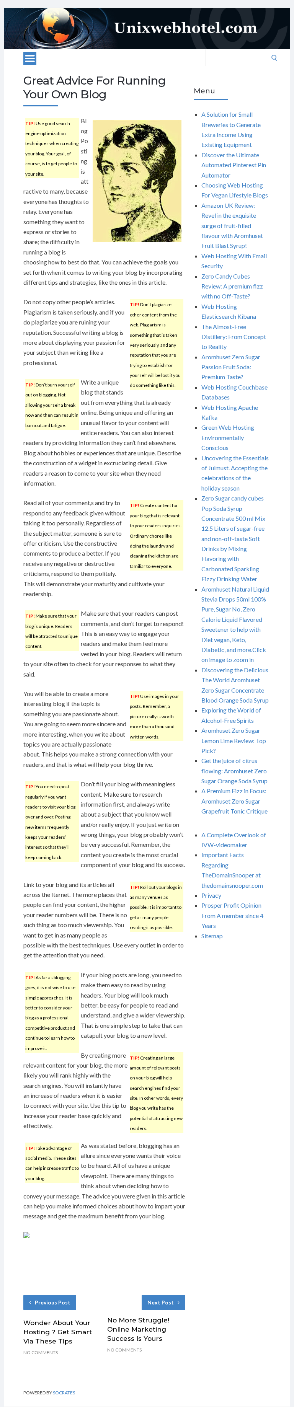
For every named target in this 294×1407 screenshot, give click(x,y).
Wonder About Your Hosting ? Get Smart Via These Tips (57, 1332)
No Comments (40, 1352)
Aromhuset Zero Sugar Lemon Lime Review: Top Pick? (233, 740)
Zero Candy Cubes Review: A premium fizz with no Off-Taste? (232, 286)
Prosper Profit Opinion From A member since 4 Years (232, 915)
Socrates (64, 1393)
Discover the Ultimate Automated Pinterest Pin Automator (233, 165)
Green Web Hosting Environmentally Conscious (227, 437)
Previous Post (52, 1302)
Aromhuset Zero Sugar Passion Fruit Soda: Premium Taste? (230, 367)
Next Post (160, 1302)
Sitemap (212, 935)
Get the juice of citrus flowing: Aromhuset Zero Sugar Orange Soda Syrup (234, 770)
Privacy (211, 895)
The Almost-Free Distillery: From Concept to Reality (233, 337)
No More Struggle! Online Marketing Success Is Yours (138, 1329)
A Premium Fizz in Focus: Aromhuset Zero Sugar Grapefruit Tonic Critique (234, 801)
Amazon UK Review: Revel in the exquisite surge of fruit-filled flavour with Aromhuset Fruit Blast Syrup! (232, 225)
